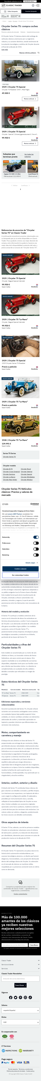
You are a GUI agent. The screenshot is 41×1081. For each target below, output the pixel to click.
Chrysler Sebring (26, 472)
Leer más (5, 49)
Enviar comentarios (20, 894)
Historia (22, 32)
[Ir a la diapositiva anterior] (5, 169)
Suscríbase (34, 945)
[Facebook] (10, 997)
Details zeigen (30, 563)
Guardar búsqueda (31, 11)
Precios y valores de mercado (10, 32)
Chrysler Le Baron (9, 477)
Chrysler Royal (26, 469)
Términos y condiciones (26, 1069)
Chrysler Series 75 (9, 457)
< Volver (4, 21)
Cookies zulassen (21, 569)
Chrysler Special (26, 474)
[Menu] (33, 5)
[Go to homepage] (12, 5)
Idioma (4, 1005)
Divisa (4, 1017)
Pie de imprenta (13, 1069)
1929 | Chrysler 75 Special (13, 87)
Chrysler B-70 (8, 469)
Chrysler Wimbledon (28, 477)
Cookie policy (30, 1071)
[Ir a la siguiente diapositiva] (36, 169)
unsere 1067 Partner (15, 514)
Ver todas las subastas (29, 155)
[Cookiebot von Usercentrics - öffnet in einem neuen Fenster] (30, 504)
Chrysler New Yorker (10, 480)
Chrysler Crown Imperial (11, 472)
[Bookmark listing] (36, 62)
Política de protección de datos (16, 1071)
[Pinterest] (20, 997)
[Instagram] (25, 997)
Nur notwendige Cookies (20, 575)
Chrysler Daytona (9, 474)
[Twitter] (15, 997)
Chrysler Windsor (27, 480)
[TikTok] (30, 997)
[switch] (36, 543)
